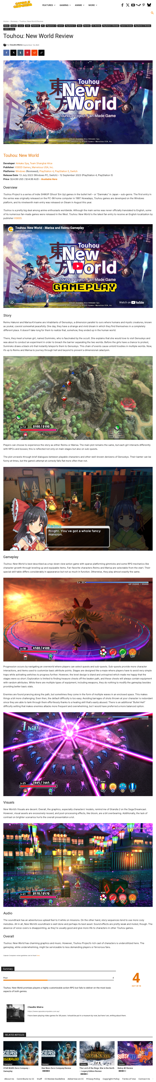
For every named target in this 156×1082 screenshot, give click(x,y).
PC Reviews (96, 26)
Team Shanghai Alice (41, 163)
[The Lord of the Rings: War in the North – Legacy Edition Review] (97, 1053)
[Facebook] (122, 5)
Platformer (35, 26)
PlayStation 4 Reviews (111, 26)
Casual (20, 26)
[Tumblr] (20, 53)
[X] (13, 53)
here (38, 955)
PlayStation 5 (70, 26)
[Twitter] (128, 5)
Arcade (13, 26)
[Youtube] (133, 5)
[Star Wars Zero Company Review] (58, 1053)
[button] (152, 13)
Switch (60, 26)
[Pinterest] (144, 5)
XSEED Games (9, 29)
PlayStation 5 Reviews (142, 26)
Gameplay (8, 1064)
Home (6, 21)
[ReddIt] (34, 53)
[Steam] (138, 5)
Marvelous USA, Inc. (42, 167)
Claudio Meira (16, 45)
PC (43, 26)
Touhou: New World (21, 155)
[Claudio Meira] (5, 44)
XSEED (17, 218)
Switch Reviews (126, 26)
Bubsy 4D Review (125, 1068)
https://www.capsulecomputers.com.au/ (43, 1011)
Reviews (14, 21)
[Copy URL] (41, 53)
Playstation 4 (51, 26)
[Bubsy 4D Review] (135, 1053)
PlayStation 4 (46, 171)
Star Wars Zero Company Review (56, 1068)
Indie (27, 26)
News (80, 26)
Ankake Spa (22, 163)
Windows (20, 171)
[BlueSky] (149, 5)
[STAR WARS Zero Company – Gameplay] (20, 1053)
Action (6, 26)
